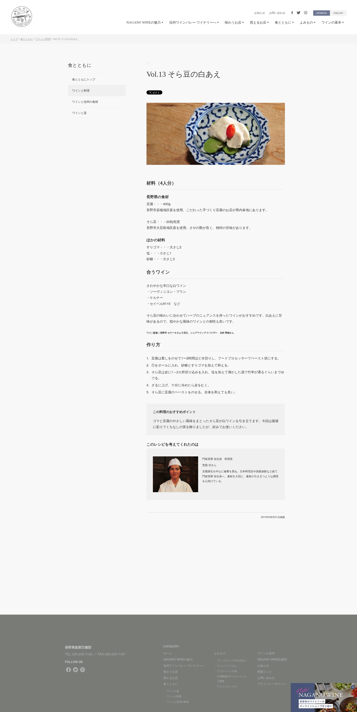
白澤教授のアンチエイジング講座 (232, 678)
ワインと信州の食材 (85, 101)
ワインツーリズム (227, 665)
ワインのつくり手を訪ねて (232, 660)
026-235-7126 (82, 654)
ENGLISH (338, 13)
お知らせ (259, 12)
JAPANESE (321, 13)
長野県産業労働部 (78, 647)
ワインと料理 (80, 90)
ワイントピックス (227, 686)
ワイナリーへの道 (227, 671)
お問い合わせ (277, 12)
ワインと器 (79, 113)
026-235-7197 (115, 654)
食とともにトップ (83, 79)
